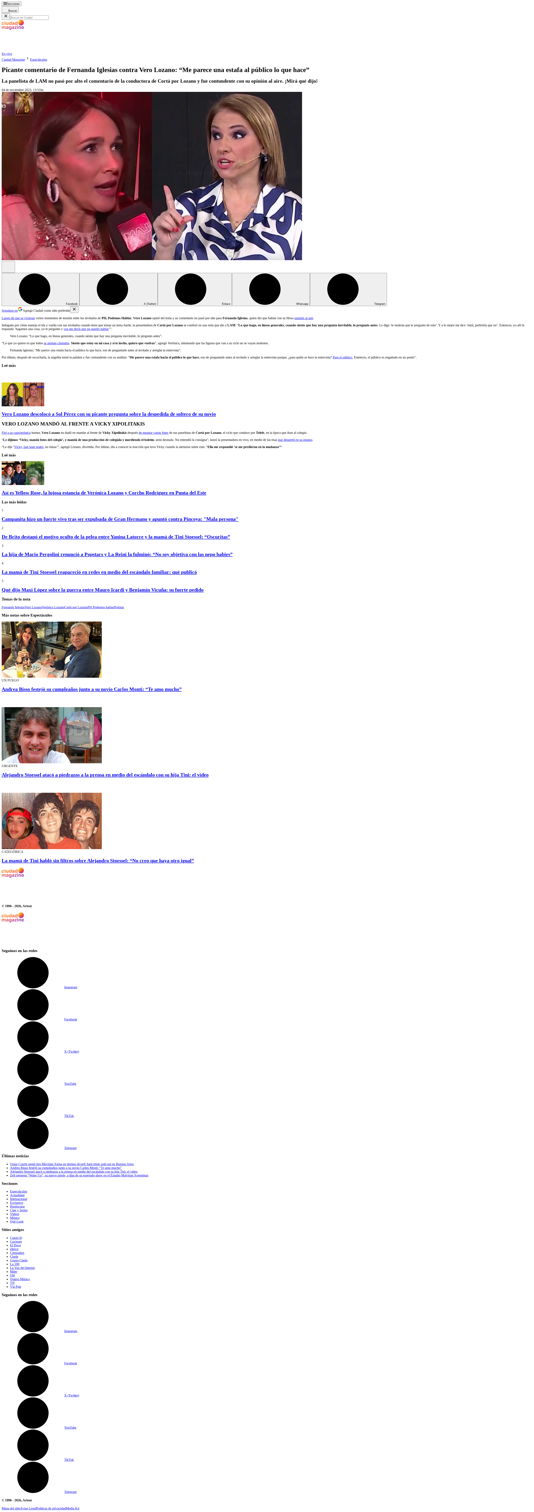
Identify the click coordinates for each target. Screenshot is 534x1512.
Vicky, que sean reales (28, 447)
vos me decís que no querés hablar (86, 329)
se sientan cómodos (56, 343)
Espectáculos (38, 59)
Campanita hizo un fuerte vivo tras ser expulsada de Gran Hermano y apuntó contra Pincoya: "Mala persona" (120, 519)
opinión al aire (303, 318)
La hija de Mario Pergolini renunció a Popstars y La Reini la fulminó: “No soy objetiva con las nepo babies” (117, 554)
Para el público (342, 357)
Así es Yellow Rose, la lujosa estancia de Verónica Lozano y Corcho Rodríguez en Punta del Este (104, 492)
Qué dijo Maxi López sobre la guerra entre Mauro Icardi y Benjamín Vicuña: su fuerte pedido (103, 590)
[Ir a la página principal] (33, 50)
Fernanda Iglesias (13, 607)
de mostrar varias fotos (153, 432)
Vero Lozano (33, 607)
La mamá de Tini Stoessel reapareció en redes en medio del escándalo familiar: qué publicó (99, 572)
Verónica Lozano (53, 607)
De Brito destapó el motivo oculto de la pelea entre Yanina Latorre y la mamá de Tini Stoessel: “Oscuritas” (116, 536)
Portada (119, 607)
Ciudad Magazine (13, 59)
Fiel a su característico (16, 432)
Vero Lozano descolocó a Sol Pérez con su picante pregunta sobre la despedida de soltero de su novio (109, 414)
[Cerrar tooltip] (74, 309)
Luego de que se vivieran (18, 318)
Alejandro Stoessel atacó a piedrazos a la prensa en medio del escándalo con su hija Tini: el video (105, 775)
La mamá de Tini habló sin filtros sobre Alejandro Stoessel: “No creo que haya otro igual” (98, 860)
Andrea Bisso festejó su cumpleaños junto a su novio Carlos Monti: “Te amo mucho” (92, 689)
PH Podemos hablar (101, 607)
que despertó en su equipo (295, 440)
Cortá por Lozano (76, 607)
